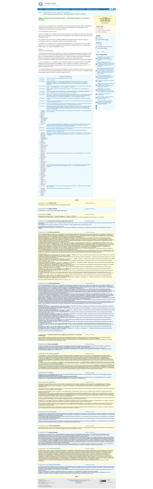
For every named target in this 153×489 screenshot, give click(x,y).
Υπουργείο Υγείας (50, 3)
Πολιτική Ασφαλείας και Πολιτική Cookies (78, 480)
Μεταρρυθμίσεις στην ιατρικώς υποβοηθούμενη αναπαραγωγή (56, 12)
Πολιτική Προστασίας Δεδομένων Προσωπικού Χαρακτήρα (78, 479)
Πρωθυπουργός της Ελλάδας (51, 9)
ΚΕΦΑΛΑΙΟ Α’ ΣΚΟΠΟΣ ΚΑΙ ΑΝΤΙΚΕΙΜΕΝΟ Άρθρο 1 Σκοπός (59, 78)
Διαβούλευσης (109, 46)
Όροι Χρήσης (78, 481)
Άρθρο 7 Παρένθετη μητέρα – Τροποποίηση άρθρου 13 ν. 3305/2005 (61, 93)
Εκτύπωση (100, 37)
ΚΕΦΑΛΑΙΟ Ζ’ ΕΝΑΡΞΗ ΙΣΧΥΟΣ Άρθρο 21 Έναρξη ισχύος (59, 188)
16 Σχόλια (100, 44)
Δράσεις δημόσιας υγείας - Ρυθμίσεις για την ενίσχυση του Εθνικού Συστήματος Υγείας (105, 97)
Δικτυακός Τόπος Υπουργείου (78, 9)
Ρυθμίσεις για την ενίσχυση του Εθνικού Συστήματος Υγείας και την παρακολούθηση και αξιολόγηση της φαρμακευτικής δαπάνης (105, 85)
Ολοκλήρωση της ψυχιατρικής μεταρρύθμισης (103, 94)
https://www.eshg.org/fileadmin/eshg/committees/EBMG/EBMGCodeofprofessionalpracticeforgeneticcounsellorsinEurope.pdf (65, 364)
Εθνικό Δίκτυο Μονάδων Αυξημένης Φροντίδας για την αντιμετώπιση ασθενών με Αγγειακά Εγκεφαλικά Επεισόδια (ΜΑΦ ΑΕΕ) (105, 102)
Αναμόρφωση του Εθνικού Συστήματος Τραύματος (105, 81)
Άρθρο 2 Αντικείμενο (51, 79)
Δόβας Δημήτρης (52, 411)
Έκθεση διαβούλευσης (102, 31)
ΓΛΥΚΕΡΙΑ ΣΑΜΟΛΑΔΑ (53, 353)
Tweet (98, 51)
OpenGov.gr (41, 486)
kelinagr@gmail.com (65, 279)
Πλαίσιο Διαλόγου (78, 482)
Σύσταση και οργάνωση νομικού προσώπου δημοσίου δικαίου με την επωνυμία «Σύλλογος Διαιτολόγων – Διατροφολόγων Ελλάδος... (105, 77)
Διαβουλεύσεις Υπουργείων (93, 9)
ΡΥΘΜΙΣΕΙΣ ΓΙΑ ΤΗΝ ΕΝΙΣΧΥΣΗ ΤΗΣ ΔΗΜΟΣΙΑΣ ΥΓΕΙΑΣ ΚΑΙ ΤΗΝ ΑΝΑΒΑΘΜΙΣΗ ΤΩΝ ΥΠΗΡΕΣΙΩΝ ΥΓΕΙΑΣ (105, 58)
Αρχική (40, 9)
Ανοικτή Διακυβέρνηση (64, 9)
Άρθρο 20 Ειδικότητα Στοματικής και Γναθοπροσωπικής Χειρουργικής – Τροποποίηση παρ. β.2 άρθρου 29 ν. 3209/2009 (69, 186)
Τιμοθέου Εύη (52, 382)
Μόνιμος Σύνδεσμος (90, 203)
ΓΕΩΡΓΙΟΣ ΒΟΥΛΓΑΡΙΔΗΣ (55, 448)
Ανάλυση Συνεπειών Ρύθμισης (104, 30)
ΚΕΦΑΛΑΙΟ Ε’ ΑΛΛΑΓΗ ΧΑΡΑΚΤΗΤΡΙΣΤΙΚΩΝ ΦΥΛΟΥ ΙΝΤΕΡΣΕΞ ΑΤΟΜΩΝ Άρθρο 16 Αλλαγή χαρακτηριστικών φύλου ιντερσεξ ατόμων (66, 131)
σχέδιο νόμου (100, 28)
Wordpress (102, 483)
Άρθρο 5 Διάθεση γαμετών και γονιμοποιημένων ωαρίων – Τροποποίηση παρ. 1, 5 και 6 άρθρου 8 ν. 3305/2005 (68, 89)
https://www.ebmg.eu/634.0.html (45, 363)
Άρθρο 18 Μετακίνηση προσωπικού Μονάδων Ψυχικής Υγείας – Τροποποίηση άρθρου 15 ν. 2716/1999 (69, 153)
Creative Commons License (105, 479)
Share (102, 51)
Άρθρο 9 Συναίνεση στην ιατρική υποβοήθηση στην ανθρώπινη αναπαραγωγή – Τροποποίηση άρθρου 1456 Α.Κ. (68, 99)
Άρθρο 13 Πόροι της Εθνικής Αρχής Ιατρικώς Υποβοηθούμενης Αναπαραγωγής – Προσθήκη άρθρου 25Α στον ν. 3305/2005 (69, 111)
